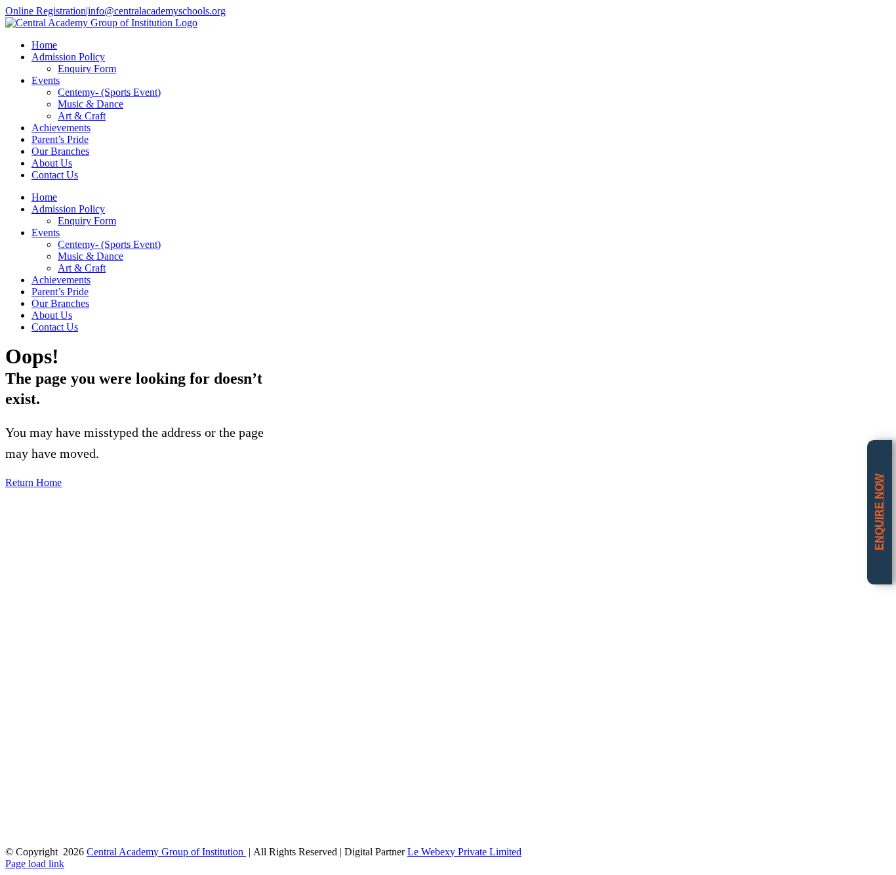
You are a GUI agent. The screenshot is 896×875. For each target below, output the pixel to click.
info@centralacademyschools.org (157, 10)
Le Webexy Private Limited (464, 851)
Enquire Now (879, 512)
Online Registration (45, 10)
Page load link (34, 863)
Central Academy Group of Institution (166, 851)
